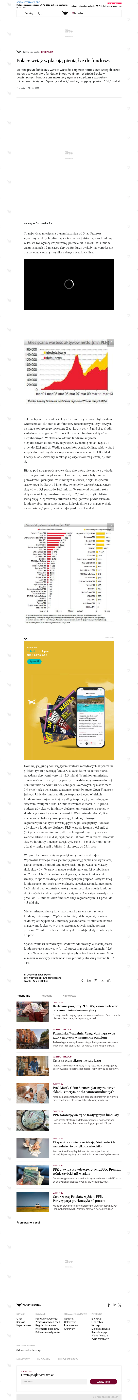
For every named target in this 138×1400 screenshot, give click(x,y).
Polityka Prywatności (47, 1318)
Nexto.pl (96, 1325)
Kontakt (20, 1322)
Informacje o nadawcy (47, 1328)
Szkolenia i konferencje (28, 1350)
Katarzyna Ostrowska (36, 223)
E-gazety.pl (97, 1322)
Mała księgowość (101, 1328)
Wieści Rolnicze (100, 1335)
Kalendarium (43, 1359)
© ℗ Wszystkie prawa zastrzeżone (42, 978)
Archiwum (69, 1328)
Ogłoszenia (70, 1322)
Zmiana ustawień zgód (48, 1322)
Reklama (69, 1318)
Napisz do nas (23, 1325)
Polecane (47, 995)
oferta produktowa (68, 1359)
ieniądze (77, 13)
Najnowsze (69, 995)
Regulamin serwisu (46, 1325)
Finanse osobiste (31, 52)
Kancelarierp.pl (99, 1332)
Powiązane (23, 995)
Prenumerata (71, 1325)
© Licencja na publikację (37, 974)
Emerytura (47, 52)
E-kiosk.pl (96, 1318)
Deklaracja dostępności (48, 1332)
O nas (19, 1318)
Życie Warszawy (100, 1339)
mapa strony (23, 1359)
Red (51, 223)
